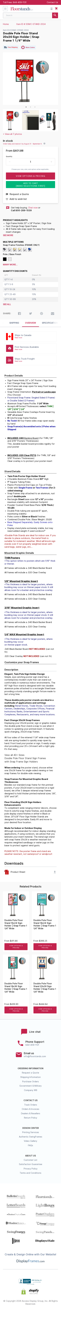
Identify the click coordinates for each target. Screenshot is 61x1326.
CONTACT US (30, 1100)
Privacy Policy (30, 1168)
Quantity (9, 156)
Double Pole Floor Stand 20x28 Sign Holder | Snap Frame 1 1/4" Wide (44, 987)
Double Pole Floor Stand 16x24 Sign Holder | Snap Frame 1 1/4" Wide (15, 924)
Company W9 (30, 1090)
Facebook (9, 1313)
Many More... (10, 264)
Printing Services (30, 1132)
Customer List (30, 1160)
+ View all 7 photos (12, 134)
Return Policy (30, 1118)
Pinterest (30, 1313)
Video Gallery (30, 1141)
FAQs (30, 1145)
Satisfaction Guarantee (30, 1164)
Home (6, 24)
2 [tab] (30, 107)
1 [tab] (26, 107)
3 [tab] (34, 107)
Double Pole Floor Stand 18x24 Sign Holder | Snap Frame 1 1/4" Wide (44, 924)
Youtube (51, 1313)
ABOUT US (30, 1156)
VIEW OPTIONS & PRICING (16, 947)
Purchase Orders (30, 1081)
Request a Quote (30, 1073)
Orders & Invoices (30, 1109)
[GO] (55, 15)
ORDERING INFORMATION (30, 1068)
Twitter (20, 1313)
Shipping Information (30, 1077)
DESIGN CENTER (30, 1128)
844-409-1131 (20, 2)
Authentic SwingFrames (30, 1137)
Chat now (33, 207)
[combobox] (30, 15)
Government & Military (30, 1086)
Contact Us (52, 2)
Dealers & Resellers (30, 1113)
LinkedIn (41, 1313)
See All (7, 304)
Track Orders (30, 1105)
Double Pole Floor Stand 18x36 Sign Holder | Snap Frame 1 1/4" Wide (15, 987)
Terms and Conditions (30, 1173)
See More (8, 235)
